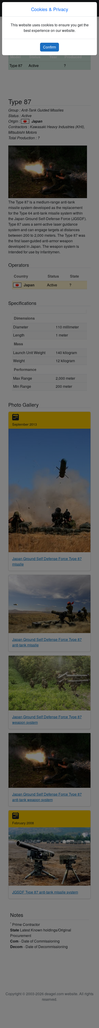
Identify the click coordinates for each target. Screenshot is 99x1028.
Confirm (49, 47)
